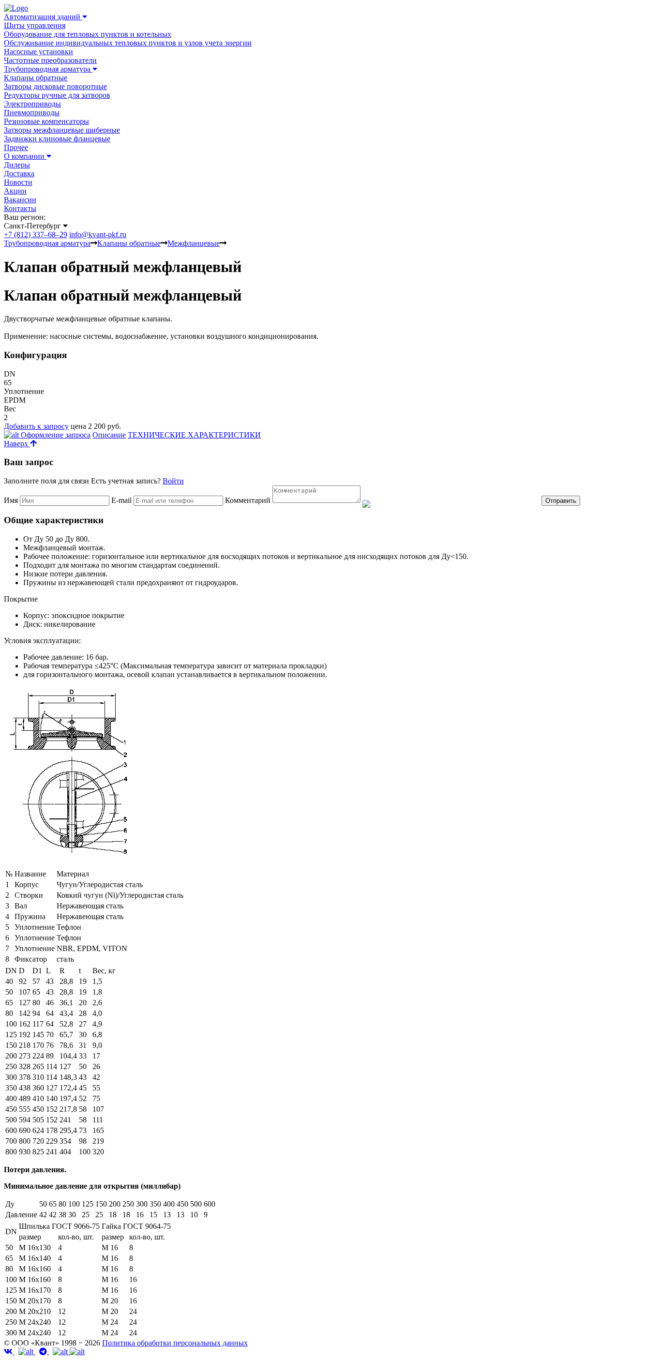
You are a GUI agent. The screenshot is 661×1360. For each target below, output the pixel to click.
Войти (173, 481)
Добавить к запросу (36, 426)
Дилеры (17, 165)
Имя (11, 500)
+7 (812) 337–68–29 (35, 234)
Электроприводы (32, 104)
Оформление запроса (54, 435)
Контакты (20, 208)
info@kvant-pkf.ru (97, 234)
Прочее (16, 147)
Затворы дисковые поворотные (55, 86)
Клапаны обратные (35, 78)
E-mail (122, 500)
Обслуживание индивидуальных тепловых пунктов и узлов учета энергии (128, 43)
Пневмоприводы (32, 112)
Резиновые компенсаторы (46, 121)
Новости (18, 182)
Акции (15, 191)
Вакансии (20, 200)
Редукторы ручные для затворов (57, 95)
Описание (109, 435)
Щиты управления (34, 25)
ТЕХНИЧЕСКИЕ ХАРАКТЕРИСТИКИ (194, 435)
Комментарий (247, 500)
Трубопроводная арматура (47, 243)
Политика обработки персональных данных (175, 1343)
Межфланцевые (193, 243)
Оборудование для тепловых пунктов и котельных (87, 34)
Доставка (19, 173)
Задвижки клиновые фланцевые (57, 139)
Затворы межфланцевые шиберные (62, 130)
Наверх (17, 443)
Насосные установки (38, 51)
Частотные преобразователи (50, 60)
